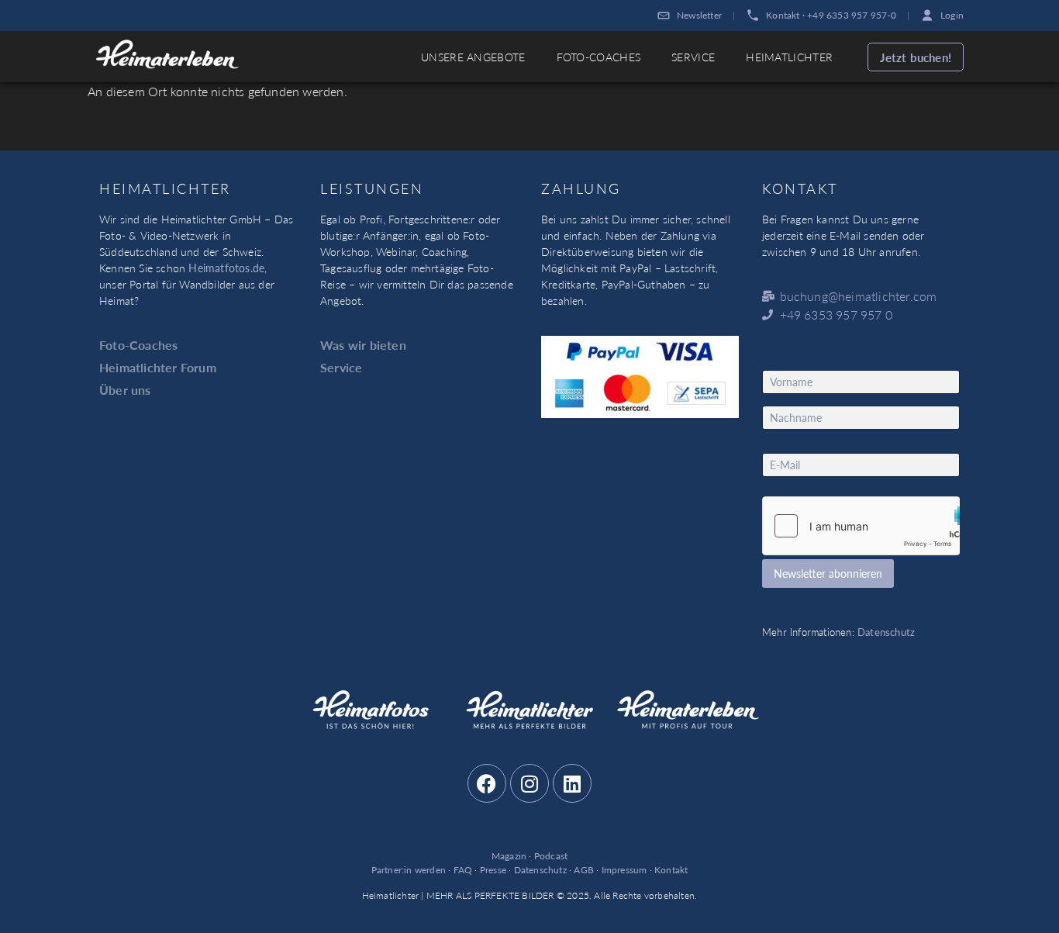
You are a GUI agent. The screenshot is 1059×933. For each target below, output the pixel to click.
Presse (493, 869)
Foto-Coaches (599, 56)
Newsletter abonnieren (828, 573)
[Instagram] (529, 783)
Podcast (550, 855)
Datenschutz (886, 632)
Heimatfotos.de (226, 267)
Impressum (624, 869)
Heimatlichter (789, 56)
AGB (584, 869)
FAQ (463, 869)
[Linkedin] (572, 783)
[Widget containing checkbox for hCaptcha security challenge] (861, 525)
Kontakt (671, 869)
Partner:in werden (408, 869)
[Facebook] (486, 783)
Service (693, 56)
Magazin (509, 855)
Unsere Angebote (473, 56)
